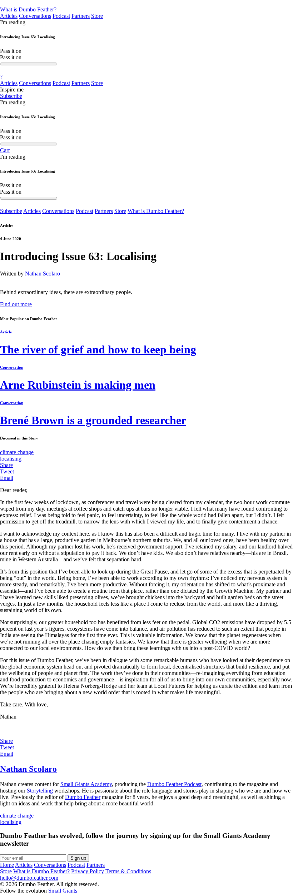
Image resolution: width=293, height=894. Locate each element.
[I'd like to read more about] (146, 3)
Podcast (61, 16)
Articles (9, 16)
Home (7, 865)
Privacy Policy (87, 871)
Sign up (78, 858)
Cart (5, 150)
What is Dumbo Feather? (28, 9)
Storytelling (40, 791)
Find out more (16, 304)
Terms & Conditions (128, 871)
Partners (80, 16)
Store (97, 16)
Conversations (35, 16)
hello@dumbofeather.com (29, 878)
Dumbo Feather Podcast (174, 784)
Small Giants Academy (86, 784)
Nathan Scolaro (42, 273)
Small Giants (62, 891)
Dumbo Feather (82, 797)
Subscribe (11, 96)
